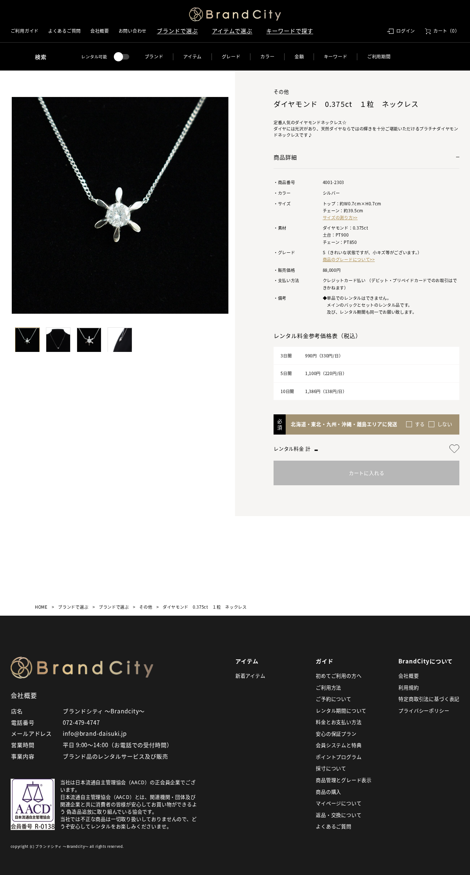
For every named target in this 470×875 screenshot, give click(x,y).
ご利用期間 (379, 56)
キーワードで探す (289, 30)
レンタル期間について (341, 710)
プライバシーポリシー (423, 710)
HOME (41, 607)
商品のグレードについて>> (349, 259)
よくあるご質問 (64, 31)
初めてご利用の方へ (338, 675)
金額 (299, 56)
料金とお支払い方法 (338, 722)
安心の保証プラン (336, 733)
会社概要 (99, 31)
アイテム (192, 56)
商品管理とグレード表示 (344, 780)
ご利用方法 (328, 687)
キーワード (335, 56)
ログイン (405, 31)
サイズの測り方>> (340, 217)
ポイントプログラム (338, 756)
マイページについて (338, 803)
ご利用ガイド (25, 31)
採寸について (331, 768)
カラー (267, 56)
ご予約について (333, 698)
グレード (231, 56)
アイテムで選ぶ (232, 30)
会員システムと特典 (338, 745)
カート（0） (446, 31)
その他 (145, 607)
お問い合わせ (133, 31)
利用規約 (408, 687)
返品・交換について (338, 814)
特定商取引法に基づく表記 (428, 698)
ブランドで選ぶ (177, 30)
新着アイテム (250, 675)
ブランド (154, 56)
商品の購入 (328, 791)
